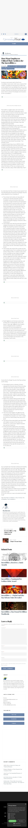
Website (2, 657)
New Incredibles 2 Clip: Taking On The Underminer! (10, 532)
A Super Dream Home (16, 540)
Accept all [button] (12, 820)
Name (2, 645)
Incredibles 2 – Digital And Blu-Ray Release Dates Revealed (12, 596)
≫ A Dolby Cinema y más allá (10, 777)
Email (2, 651)
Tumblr (14, 723)
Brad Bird (18, 65)
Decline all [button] (21, 820)
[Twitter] (3, 34)
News (4, 67)
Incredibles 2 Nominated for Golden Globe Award (11, 580)
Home (5, 806)
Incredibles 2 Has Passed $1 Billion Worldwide (14, 613)
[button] (16, 823)
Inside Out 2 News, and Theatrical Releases (12, 766)
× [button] (25, 804)
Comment (3, 627)
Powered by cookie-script (17, 825)
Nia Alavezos (8, 53)
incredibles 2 (12, 497)
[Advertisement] (14, 16)
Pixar (7, 67)
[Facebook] (2, 34)
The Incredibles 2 (10, 68)
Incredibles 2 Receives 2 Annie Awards (12, 563)
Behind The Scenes (11, 65)
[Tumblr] (5, 34)
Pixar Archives (12, 67)
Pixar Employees (20, 67)
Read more (17, 811)
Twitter (13, 714)
